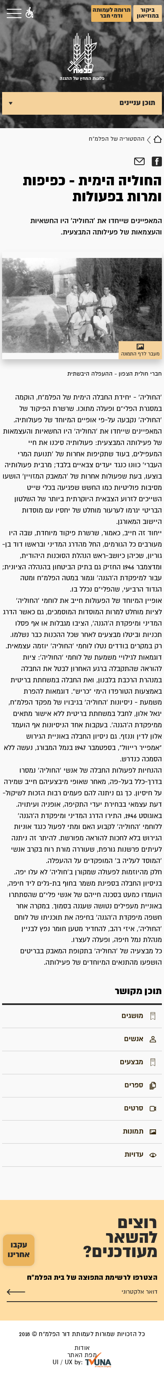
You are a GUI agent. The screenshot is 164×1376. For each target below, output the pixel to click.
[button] (30, 13)
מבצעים (131, 1062)
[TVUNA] (98, 1360)
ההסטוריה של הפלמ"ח (117, 139)
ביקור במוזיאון (148, 13)
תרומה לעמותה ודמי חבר (111, 13)
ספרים (133, 1085)
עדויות (133, 1155)
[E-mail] (139, 162)
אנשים (133, 1039)
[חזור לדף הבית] (157, 139)
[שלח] (16, 1292)
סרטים (133, 1108)
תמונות (133, 1131)
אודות (82, 1348)
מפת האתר (82, 1355)
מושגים (132, 1016)
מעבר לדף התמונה (140, 354)
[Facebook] (156, 162)
